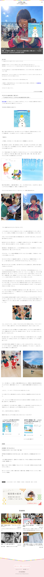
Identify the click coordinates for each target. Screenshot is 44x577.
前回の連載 (4, 101)
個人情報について (26, 569)
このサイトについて (18, 569)
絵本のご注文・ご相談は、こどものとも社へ (21, 566)
